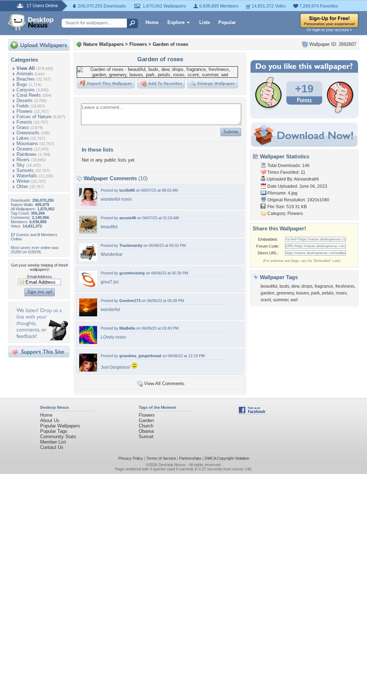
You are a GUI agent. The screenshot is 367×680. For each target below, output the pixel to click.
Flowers (24, 111)
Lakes (22, 138)
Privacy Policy (130, 458)
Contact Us (51, 447)
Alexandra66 (306, 179)
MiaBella (127, 328)
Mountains (27, 143)
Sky (20, 165)
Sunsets (25, 170)
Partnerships (190, 458)
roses (341, 293)
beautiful (269, 286)
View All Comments (164, 383)
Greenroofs (27, 132)
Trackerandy (130, 245)
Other (22, 186)
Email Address (39, 276)
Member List (53, 442)
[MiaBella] (88, 342)
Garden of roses (170, 44)
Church (146, 425)
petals (328, 293)
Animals (24, 73)
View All (25, 68)
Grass (22, 127)
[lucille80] (88, 204)
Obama (146, 431)
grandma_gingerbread (140, 356)
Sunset (146, 436)
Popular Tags (53, 431)
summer (281, 299)
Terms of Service (161, 458)
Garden (146, 420)
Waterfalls (26, 175)
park (315, 293)
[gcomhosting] (88, 287)
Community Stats (58, 436)
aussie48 (127, 218)
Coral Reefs (28, 95)
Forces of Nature (33, 116)
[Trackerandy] (88, 259)
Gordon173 (129, 300)
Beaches (25, 79)
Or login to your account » (329, 30)
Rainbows (26, 154)
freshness (344, 286)
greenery (285, 293)
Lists (204, 22)
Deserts (24, 100)
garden (268, 293)
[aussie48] (88, 232)
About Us (49, 420)
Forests (24, 122)
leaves (302, 293)
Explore (176, 22)
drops (307, 286)
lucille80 (127, 190)
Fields (22, 106)
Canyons (25, 89)
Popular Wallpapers (60, 425)
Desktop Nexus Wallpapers (31, 22)
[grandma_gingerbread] (88, 370)
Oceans (24, 149)
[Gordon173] (88, 314)
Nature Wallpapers (103, 44)
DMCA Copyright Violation (227, 458)
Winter (23, 181)
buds (284, 286)
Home (152, 22)
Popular (227, 22)
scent (266, 299)
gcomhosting (132, 273)
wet (294, 299)
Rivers (23, 159)
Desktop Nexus (172, 465)
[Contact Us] (41, 338)
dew (295, 286)
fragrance (324, 286)
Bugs (21, 84)
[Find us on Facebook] (252, 413)
